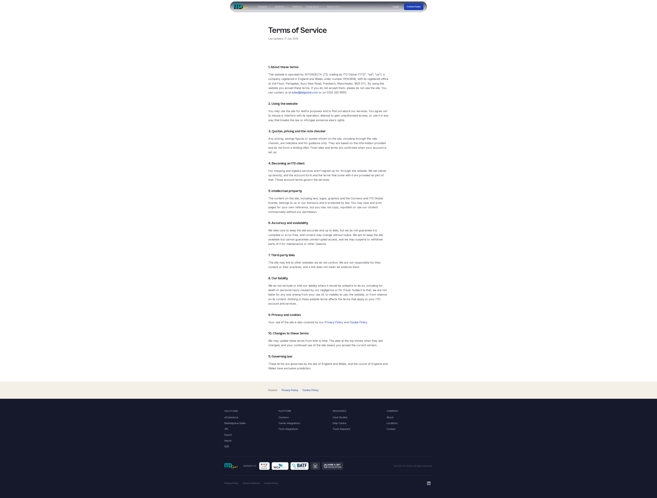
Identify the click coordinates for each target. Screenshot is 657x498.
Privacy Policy (334, 322)
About (390, 417)
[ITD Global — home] (241, 7)
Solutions (280, 6)
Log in (396, 6)
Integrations (312, 6)
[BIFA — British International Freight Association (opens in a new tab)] (264, 466)
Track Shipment (341, 428)
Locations (392, 423)
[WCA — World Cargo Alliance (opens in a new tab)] (280, 466)
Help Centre (339, 423)
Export (228, 434)
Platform (297, 6)
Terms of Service (251, 483)
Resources (333, 6)
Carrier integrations (289, 423)
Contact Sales (414, 6)
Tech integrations (288, 428)
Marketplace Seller (235, 423)
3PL (226, 428)
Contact (391, 428)
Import (227, 440)
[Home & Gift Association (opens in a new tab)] (332, 466)
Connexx (284, 417)
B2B (226, 446)
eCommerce (231, 417)
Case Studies (340, 417)
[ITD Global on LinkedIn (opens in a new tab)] (429, 483)
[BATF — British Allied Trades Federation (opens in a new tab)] (300, 466)
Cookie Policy (358, 322)
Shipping (262, 6)
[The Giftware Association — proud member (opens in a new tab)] (315, 466)
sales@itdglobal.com (305, 92)
